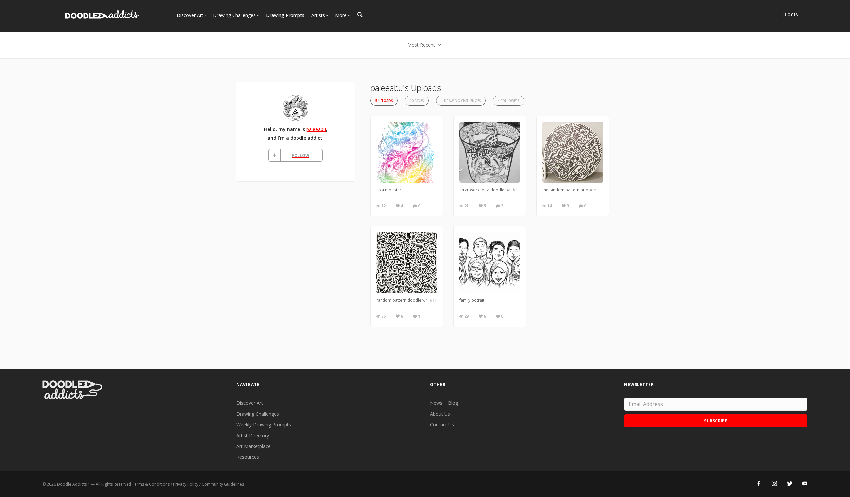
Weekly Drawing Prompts (263, 424)
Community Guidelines (223, 484)
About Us (440, 414)
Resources (247, 457)
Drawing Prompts (285, 15)
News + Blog (444, 403)
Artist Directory (252, 435)
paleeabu (316, 129)
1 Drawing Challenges (461, 101)
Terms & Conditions (151, 484)
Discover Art (249, 403)
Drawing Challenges (257, 414)
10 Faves (417, 101)
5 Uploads (384, 101)
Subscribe (715, 421)
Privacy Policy (185, 484)
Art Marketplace (253, 446)
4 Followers (508, 101)
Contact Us (442, 424)
